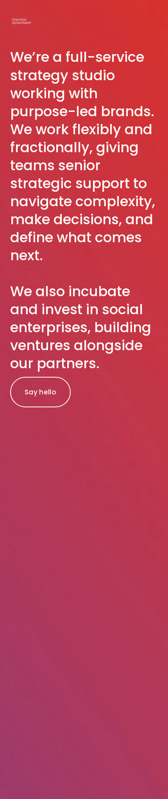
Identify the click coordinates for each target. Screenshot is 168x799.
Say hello (40, 392)
